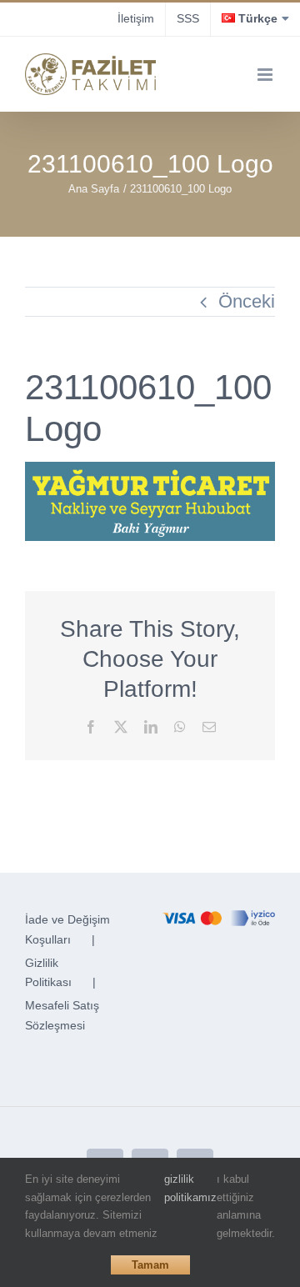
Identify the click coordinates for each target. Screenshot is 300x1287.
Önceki (246, 301)
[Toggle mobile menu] (266, 74)
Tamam (150, 1265)
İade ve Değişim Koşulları (67, 929)
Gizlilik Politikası (48, 972)
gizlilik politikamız (190, 1188)
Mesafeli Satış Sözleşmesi (62, 1015)
